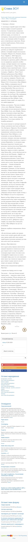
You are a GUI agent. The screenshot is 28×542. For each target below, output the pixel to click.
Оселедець (4, 424)
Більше (11, 417)
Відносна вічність (5, 390)
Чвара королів (5, 505)
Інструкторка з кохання (6, 378)
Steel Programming (23, 535)
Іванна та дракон (5, 381)
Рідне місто (4, 419)
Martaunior (19, 507)
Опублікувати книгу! (9, 364)
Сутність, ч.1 (5, 453)
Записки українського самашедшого (12, 524)
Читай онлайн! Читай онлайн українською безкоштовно (13, 17)
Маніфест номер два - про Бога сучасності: (10, 387)
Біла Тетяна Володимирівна (7, 380)
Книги (3, 18)
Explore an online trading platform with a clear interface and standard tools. (13, 488)
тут (10, 333)
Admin (4, 342)
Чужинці (3, 393)
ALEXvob (19, 522)
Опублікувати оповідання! (10, 367)
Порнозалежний (6, 406)
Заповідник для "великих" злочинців (12, 514)
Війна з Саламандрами (11, 18)
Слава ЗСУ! (11, 8)
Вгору (14, 538)
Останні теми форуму (10, 502)
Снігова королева (6, 509)
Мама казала (5, 437)
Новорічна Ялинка (5, 384)
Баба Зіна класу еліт (7, 446)
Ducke (2, 389)
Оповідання (6, 403)
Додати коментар (8, 351)
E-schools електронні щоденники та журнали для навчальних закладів (12, 519)
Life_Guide (19, 516)
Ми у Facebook (7, 370)
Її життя (3, 430)
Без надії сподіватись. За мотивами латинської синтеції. (12, 474)
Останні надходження (10, 376)
